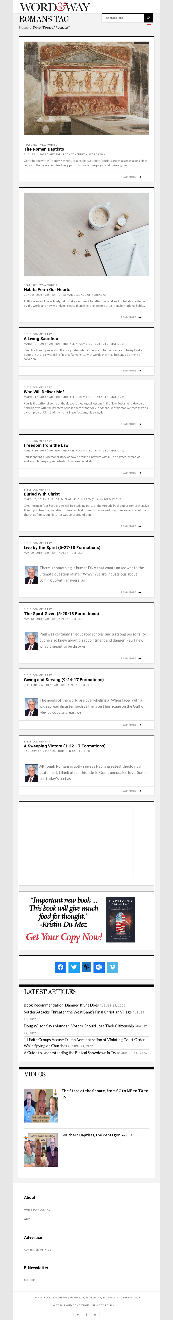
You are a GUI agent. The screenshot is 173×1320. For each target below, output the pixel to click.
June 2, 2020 (33, 294)
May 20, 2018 (33, 552)
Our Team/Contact (38, 1209)
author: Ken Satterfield (64, 552)
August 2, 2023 (35, 154)
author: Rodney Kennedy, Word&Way (77, 154)
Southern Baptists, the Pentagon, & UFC (97, 1135)
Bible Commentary (38, 334)
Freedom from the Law (46, 445)
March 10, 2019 (35, 450)
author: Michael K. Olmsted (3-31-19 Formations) (86, 343)
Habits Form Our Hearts (47, 289)
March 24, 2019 (35, 343)
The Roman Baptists (44, 149)
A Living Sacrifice (41, 338)
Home (24, 27)
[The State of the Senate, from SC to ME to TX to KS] (41, 1121)
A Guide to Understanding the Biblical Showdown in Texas (72, 1052)
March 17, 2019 (35, 397)
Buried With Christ (42, 494)
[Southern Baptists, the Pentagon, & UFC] (41, 1165)
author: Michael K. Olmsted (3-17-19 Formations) (86, 450)
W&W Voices (48, 144)
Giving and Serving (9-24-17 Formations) (64, 679)
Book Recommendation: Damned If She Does (61, 1005)
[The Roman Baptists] (86, 88)
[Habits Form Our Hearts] (86, 234)
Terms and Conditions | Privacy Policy (85, 1305)
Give (27, 1219)
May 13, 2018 (33, 619)
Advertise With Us (37, 1249)
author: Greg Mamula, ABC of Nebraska (75, 294)
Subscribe (31, 1280)
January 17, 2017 (36, 751)
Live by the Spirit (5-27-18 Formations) (62, 547)
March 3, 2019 (34, 499)
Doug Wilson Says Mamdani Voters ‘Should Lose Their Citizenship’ (79, 1026)
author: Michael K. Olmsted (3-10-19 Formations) (85, 499)
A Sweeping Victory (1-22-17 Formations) (65, 746)
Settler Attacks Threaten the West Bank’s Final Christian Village (78, 1012)
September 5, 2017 (37, 685)
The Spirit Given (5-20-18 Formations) (61, 613)
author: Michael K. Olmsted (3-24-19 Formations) (86, 397)
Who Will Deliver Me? (44, 391)
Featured (31, 144)
